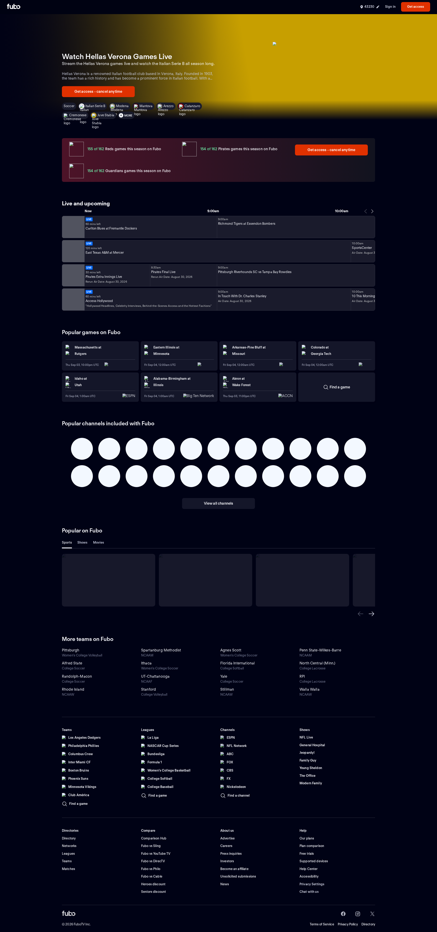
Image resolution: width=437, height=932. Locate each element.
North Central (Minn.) (317, 663)
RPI (302, 676)
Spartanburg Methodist (161, 650)
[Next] (372, 211)
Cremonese (77, 115)
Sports (67, 542)
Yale (223, 676)
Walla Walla (310, 689)
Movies (98, 542)
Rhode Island (73, 689)
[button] (360, 613)
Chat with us (309, 891)
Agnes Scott (230, 650)
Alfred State (72, 663)
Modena (122, 106)
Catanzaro (192, 106)
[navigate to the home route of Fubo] (13, 7)
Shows (82, 542)
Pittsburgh (70, 650)
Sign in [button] (390, 6)
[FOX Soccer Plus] (73, 227)
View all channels (218, 503)
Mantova (146, 106)
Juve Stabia (105, 115)
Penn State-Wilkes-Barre (320, 650)
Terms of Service (322, 924)
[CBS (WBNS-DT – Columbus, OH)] (73, 299)
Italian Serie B (95, 106)
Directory (368, 924)
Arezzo (168, 106)
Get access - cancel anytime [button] (98, 91)
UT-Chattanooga (155, 676)
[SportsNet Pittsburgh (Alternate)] (73, 275)
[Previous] (365, 211)
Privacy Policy (348, 924)
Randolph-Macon (77, 676)
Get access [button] (415, 6)
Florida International (237, 663)
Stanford (148, 689)
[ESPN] (73, 251)
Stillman (227, 689)
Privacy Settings (312, 884)
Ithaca (146, 663)
